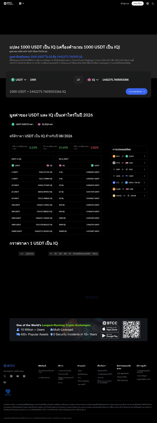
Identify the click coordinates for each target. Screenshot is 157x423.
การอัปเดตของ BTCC (105, 374)
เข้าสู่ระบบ (125, 3)
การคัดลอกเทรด (44, 378)
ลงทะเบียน (137, 3)
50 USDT (15, 198)
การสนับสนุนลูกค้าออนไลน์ (143, 371)
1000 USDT (16, 218)
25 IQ (61, 192)
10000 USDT (16, 231)
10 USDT (15, 185)
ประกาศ (100, 378)
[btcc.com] (8, 3)
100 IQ (61, 205)
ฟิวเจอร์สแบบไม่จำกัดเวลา (46, 371)
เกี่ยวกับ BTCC (102, 371)
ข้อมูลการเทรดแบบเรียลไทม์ (65, 378)
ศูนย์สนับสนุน (83, 374)
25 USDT (15, 192)
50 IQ (61, 198)
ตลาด (60, 383)
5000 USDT (16, 224)
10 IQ (61, 185)
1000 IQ (62, 218)
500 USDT (15, 211)
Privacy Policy (122, 377)
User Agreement (123, 373)
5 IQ (60, 178)
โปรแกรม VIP (63, 374)
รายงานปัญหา (142, 376)
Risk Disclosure (122, 380)
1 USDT (14, 172)
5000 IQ (62, 224)
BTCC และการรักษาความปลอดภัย (105, 382)
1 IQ (60, 172)
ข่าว (79, 378)
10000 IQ (63, 231)
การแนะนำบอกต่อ (64, 371)
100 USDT (15, 205)
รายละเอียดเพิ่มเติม (135, 92)
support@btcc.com (143, 379)
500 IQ (61, 211)
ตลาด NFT (82, 384)
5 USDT (14, 178)
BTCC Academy (83, 381)
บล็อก (80, 371)
